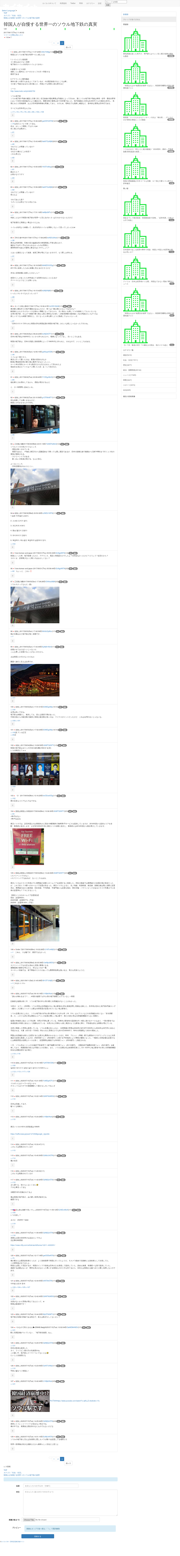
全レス (68, 47)
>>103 (13, 786)
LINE (12, 35)
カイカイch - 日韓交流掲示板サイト (12, 1541)
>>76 (24, 112)
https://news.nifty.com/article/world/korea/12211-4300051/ (33, 1245)
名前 (18, 1486)
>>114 (13, 1158)
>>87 (12, 321)
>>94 (12, 814)
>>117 (22, 1071)
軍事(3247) (127, 380)
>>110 (13, 1053)
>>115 (13, 1150)
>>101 (13, 697)
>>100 (13, 709)
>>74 (12, 123)
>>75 (20, 112)
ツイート (7, 35)
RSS (81, 3)
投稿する (37, 1536)
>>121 (13, 1299)
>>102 (13, 798)
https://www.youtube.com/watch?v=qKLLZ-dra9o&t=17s (78, 1400)
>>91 (12, 256)
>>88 (12, 297)
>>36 (12, 240)
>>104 (13, 544)
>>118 (17, 1053)
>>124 (17, 1287)
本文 (18, 1492)
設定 (100, 3)
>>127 (27, 1287)
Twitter (73, 3)
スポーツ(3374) (129, 385)
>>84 (28, 112)
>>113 (17, 1071)
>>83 (12, 178)
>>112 (13, 1071)
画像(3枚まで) (14, 1519)
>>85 (12, 379)
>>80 (12, 144)
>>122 (13, 1287)
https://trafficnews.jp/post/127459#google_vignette (30, 1134)
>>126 (27, 1071)
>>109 (13, 1065)
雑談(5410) (127, 355)
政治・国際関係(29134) (132, 370)
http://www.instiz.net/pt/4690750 (23, 91)
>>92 (12, 571)
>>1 (12, 215)
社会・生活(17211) (130, 360)
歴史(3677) (127, 365)
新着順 (125, 14)
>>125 (22, 1287)
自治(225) (127, 390)
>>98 (32, 112)
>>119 (13, 1223)
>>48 (12, 354)
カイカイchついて (49, 3)
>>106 (36, 112)
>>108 (41, 112)
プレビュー (16, 1527)
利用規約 (63, 3)
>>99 (12, 735)
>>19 (16, 112)
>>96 (12, 434)
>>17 (12, 112)
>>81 (12, 132)
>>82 (12, 157)
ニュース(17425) (129, 375)
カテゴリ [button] (89, 3)
